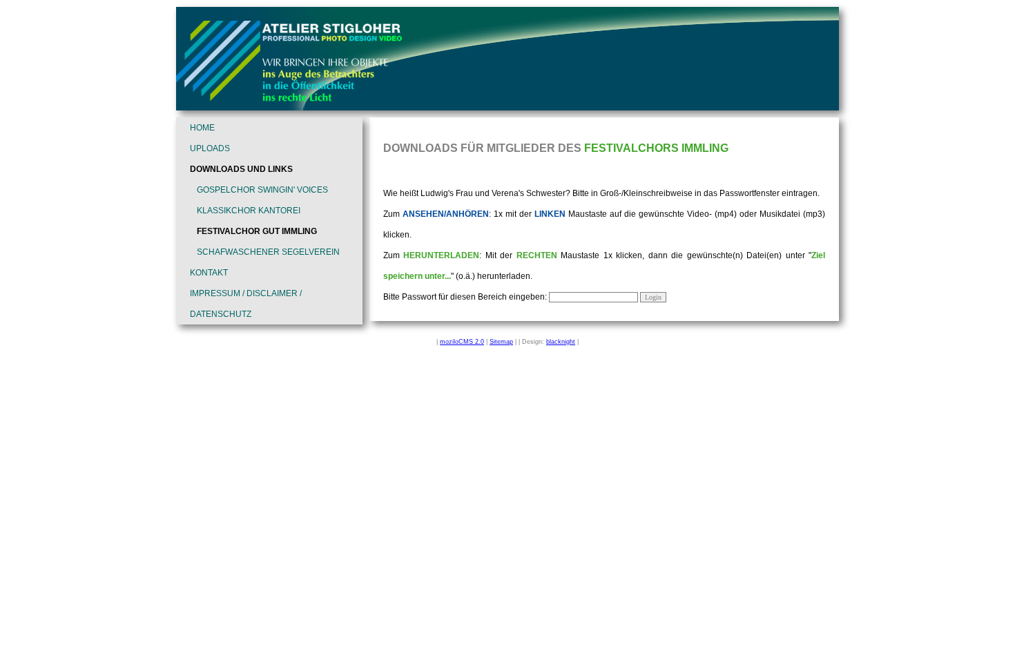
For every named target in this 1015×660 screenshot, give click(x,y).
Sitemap (501, 341)
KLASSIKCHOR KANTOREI (248, 210)
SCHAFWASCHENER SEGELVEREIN (268, 252)
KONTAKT (209, 273)
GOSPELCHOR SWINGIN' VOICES (262, 190)
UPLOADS (210, 148)
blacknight (560, 341)
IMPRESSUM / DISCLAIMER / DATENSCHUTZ (246, 304)
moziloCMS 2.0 (462, 341)
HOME (202, 128)
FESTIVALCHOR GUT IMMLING (257, 231)
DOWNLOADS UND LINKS (241, 169)
